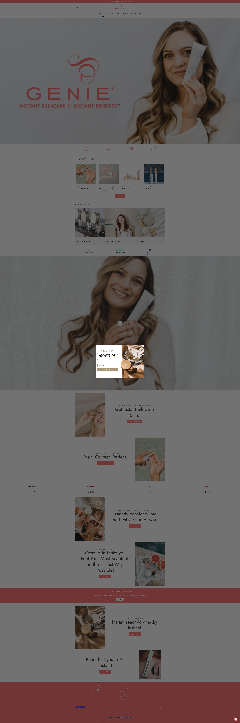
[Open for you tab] (236, 719)
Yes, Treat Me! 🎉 (108, 369)
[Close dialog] (143, 346)
